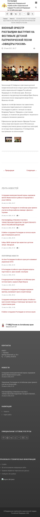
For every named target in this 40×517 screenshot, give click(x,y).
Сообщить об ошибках (9, 474)
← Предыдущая (8, 170)
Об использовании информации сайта (14, 467)
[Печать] (34, 48)
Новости (6, 411)
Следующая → (32, 170)
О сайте (4, 464)
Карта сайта (7, 415)
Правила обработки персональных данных (15, 471)
